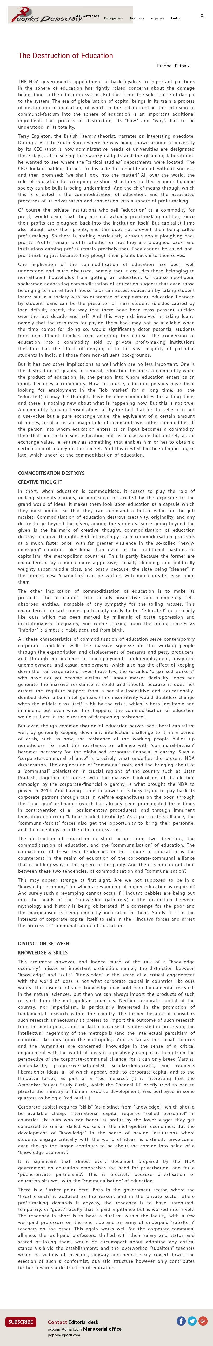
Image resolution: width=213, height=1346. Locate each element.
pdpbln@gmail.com (64, 1335)
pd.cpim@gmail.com (65, 1330)
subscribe (21, 1322)
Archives (137, 18)
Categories (113, 18)
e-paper (157, 18)
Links (175, 18)
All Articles (88, 15)
